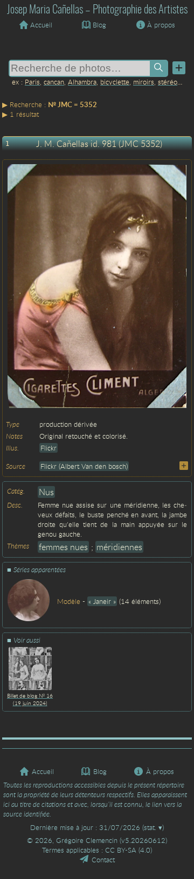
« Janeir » (102, 601)
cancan (54, 82)
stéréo (167, 82)
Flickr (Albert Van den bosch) (84, 466)
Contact (103, 859)
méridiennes (119, 547)
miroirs (143, 82)
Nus (46, 492)
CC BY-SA (120, 850)
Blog (99, 25)
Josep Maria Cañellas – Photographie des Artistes (97, 10)
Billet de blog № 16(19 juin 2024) (30, 699)
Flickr (48, 448)
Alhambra (82, 82)
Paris (32, 82)
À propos (161, 25)
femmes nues (63, 547)
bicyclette (114, 82)
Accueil (41, 25)
